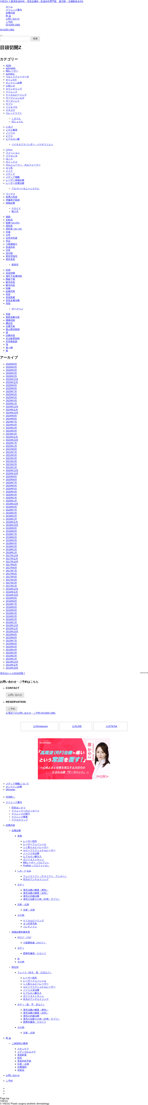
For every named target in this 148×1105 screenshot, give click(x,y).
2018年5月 (11, 540)
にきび (9, 127)
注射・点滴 (23, 904)
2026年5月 (11, 370)
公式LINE (77, 726)
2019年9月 (11, 507)
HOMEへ (10, 797)
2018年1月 (11, 552)
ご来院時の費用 (20, 1043)
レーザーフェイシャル (34, 844)
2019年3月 (11, 513)
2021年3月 (11, 461)
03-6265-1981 (13, 25)
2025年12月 (12, 379)
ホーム (9, 6)
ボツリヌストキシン (33, 859)
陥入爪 (15, 211)
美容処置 (22, 1055)
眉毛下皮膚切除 (14, 276)
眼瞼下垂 (10, 279)
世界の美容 (11, 197)
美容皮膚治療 (13, 300)
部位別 (15, 967)
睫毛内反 (10, 282)
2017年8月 (11, 567)
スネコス (10, 110)
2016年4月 (11, 613)
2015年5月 (11, 646)
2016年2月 (11, 619)
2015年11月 (12, 628)
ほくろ (9, 159)
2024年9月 (11, 416)
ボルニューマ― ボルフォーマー (23, 165)
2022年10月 (12, 440)
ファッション (13, 153)
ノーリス (10, 133)
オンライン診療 (14, 82)
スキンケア (23, 1049)
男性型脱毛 (11, 256)
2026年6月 (11, 367)
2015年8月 (11, 637)
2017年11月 (12, 558)
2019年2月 (11, 516)
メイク (9, 171)
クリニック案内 (14, 10)
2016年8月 (11, 601)
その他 (20, 915)
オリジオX (11, 79)
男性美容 (10, 259)
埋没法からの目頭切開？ (12, 673)
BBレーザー (12, 71)
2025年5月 (11, 397)
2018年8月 (11, 531)
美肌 (8, 303)
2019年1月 (11, 519)
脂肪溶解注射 (13, 317)
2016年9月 (11, 598)
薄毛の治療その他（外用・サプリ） (41, 899)
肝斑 (8, 314)
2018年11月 (12, 522)
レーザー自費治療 (15, 183)
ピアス (9, 136)
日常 (8, 250)
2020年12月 (12, 470)
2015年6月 (11, 643)
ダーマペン (17, 309)
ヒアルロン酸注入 (32, 856)
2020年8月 (11, 479)
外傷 (8, 232)
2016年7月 (11, 604)
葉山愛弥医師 (13, 329)
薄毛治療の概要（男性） (36, 890)
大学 (8, 235)
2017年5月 (11, 577)
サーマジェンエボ (15, 98)
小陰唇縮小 (11, 244)
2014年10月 (12, 668)
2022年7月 (11, 443)
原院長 (9, 226)
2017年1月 (11, 586)
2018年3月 (11, 546)
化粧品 (9, 220)
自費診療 (16, 830)
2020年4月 (11, 491)
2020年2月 (11, 498)
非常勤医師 (11, 341)
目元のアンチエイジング (36, 879)
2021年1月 (11, 467)
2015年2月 (11, 656)
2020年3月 (11, 495)
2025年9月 (11, 385)
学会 (8, 241)
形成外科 (10, 247)
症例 (8, 270)
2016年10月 (12, 595)
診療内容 (10, 13)
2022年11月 (12, 437)
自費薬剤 (22, 1067)
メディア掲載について (17, 783)
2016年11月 (12, 592)
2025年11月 (12, 382)
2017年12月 (12, 555)
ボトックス (11, 162)
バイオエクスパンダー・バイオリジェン (32, 144)
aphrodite (10, 68)
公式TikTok (111, 726)
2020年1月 (11, 501)
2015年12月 (12, 625)
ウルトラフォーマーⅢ (17, 76)
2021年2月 (11, 464)
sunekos (10, 74)
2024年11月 (12, 409)
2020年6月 (11, 485)
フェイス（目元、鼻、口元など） (34, 972)
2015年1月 (11, 659)
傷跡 (8, 217)
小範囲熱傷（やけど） (34, 942)
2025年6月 (11, 394)
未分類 (9, 253)
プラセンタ (11, 156)
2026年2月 (11, 376)
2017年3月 (11, 583)
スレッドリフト (14, 113)
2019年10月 (12, 504)
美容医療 (10, 297)
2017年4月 (11, 580)
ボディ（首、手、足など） (31, 1004)
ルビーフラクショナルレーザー (39, 850)
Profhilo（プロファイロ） (36, 865)
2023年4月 (11, 434)
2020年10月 (12, 473)
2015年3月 (11, 653)
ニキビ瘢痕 (11, 130)
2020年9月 (11, 476)
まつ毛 (9, 168)
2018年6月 (11, 537)
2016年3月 (11, 616)
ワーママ (10, 194)
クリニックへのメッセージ (25, 810)
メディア (10, 174)
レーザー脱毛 (30, 841)
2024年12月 (12, 406)
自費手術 (10, 326)
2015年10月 (12, 631)
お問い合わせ (13, 19)
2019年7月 (11, 510)
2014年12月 (12, 662)
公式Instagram (40, 726)
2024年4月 (11, 425)
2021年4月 (11, 458)
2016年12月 (12, 589)
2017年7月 (11, 571)
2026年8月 (11, 364)
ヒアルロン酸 (13, 139)
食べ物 (9, 347)
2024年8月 (11, 419)
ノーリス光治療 (31, 853)
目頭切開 (10, 273)
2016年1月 (11, 622)
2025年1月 (11, 403)
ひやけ (9, 149)
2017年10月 (12, 561)
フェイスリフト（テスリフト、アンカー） (45, 876)
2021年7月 (11, 452)
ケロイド (16, 208)
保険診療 (10, 203)
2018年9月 (11, 528)
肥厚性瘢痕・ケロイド (34, 953)
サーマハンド (13, 101)
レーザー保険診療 (15, 180)
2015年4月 (11, 650)
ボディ (20, 884)
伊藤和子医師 (13, 200)
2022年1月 (11, 446)
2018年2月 (11, 549)
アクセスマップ (20, 820)
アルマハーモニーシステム (25, 188)
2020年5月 (11, 488)
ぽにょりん (17, 121)
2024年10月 (12, 412)
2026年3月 (11, 373)
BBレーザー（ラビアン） (36, 862)
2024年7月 (11, 422)
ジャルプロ (11, 107)
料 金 (8, 16)
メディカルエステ (26, 1052)
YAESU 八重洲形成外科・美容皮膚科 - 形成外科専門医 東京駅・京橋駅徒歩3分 (41, 1)
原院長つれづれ (14, 229)
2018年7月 (11, 534)
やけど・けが (24, 937)
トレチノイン (30, 926)
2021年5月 (11, 455)
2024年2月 (11, 428)
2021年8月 (11, 449)
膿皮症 (9, 323)
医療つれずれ (13, 223)
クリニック (11, 92)
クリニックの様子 (21, 814)
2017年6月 (11, 574)
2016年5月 (11, 610)
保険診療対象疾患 (21, 932)
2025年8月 (11, 388)
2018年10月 (12, 525)
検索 (35, 38)
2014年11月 (12, 665)
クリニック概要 (20, 817)
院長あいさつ (18, 807)
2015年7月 (11, 640)
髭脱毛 (15, 264)
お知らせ (10, 86)
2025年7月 (11, 391)
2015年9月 (11, 634)
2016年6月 (11, 607)
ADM (8, 65)
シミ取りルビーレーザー (36, 847)
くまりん (16, 118)
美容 (8, 294)
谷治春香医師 (13, 338)
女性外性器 (11, 238)
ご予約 (9, 22)
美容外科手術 (24, 1061)
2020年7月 (11, 482)
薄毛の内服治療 (31, 896)
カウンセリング (14, 89)
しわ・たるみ (24, 871)
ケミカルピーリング (16, 95)
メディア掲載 (13, 177)
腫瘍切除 (10, 320)
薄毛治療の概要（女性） (36, 893)
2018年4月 (11, 543)
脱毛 (19, 1058)
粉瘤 (8, 288)
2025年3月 (11, 400)
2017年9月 (11, 564)
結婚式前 (10, 291)
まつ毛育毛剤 (30, 923)
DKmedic (10, 789)
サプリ (9, 104)
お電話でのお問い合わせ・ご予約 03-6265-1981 (31, 713)
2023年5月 (11, 431)
